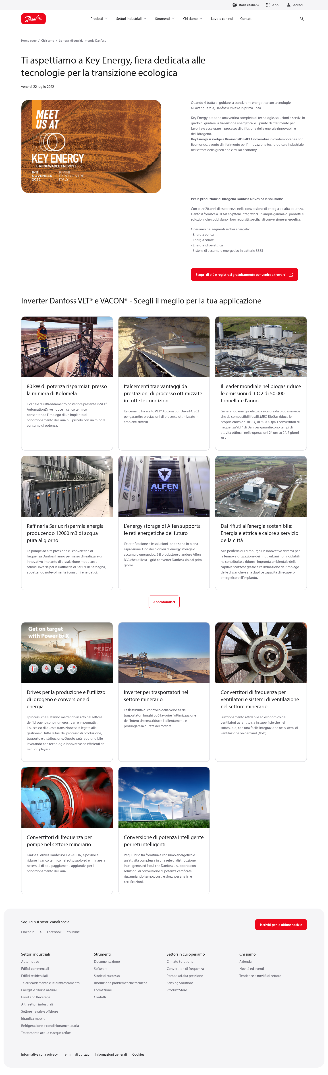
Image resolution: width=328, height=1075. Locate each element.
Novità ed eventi (251, 968)
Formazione (103, 990)
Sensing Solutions (180, 983)
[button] (271, 4)
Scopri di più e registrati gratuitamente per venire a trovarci (241, 274)
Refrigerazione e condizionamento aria (50, 1025)
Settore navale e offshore (39, 1011)
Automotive (30, 961)
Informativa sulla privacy (39, 1054)
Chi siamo (47, 41)
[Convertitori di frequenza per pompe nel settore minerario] (67, 797)
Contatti (100, 997)
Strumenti (102, 954)
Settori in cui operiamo (186, 954)
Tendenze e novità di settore (260, 975)
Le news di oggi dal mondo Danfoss (82, 41)
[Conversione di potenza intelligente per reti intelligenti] (164, 797)
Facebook (54, 932)
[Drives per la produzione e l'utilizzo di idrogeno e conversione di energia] (67, 652)
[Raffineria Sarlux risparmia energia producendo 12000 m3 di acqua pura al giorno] (67, 486)
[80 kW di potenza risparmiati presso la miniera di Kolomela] (67, 347)
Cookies (138, 1054)
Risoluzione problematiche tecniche (120, 983)
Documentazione (107, 961)
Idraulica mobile (33, 1018)
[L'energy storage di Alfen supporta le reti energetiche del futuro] (164, 486)
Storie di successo (107, 975)
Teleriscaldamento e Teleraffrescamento (50, 983)
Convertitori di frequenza (185, 968)
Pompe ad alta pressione (185, 975)
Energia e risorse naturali (39, 990)
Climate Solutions (180, 961)
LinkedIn (27, 932)
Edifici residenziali (34, 975)
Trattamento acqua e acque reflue (46, 1032)
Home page (29, 41)
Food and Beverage (35, 997)
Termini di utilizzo (76, 1054)
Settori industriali (35, 954)
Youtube (73, 932)
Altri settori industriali (37, 1004)
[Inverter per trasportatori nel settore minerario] (164, 652)
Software (100, 968)
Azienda (245, 961)
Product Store (177, 990)
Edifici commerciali (35, 968)
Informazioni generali (111, 1054)
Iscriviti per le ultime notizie (281, 924)
